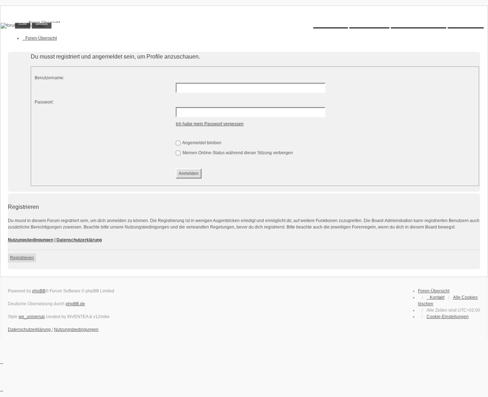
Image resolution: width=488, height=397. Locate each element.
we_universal (32, 316)
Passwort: (44, 102)
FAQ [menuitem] (23, 22)
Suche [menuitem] (41, 22)
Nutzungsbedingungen (30, 239)
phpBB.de (75, 303)
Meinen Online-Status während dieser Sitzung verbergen (237, 152)
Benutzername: (49, 77)
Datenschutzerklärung (79, 239)
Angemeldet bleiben (201, 142)
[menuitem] (448, 316)
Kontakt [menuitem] (437, 297)
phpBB (38, 290)
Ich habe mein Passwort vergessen (210, 123)
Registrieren (22, 257)
